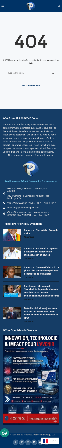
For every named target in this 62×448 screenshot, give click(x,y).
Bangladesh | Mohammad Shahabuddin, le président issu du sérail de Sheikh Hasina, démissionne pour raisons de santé (41, 291)
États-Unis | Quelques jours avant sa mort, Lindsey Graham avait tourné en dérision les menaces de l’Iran (41, 313)
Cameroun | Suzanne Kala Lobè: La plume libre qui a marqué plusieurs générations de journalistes (41, 270)
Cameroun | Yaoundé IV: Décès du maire (41, 232)
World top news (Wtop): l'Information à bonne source (31, 181)
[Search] (58, 6)
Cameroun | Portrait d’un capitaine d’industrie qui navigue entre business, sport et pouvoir (41, 251)
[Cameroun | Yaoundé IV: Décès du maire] (12, 235)
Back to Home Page (31, 85)
